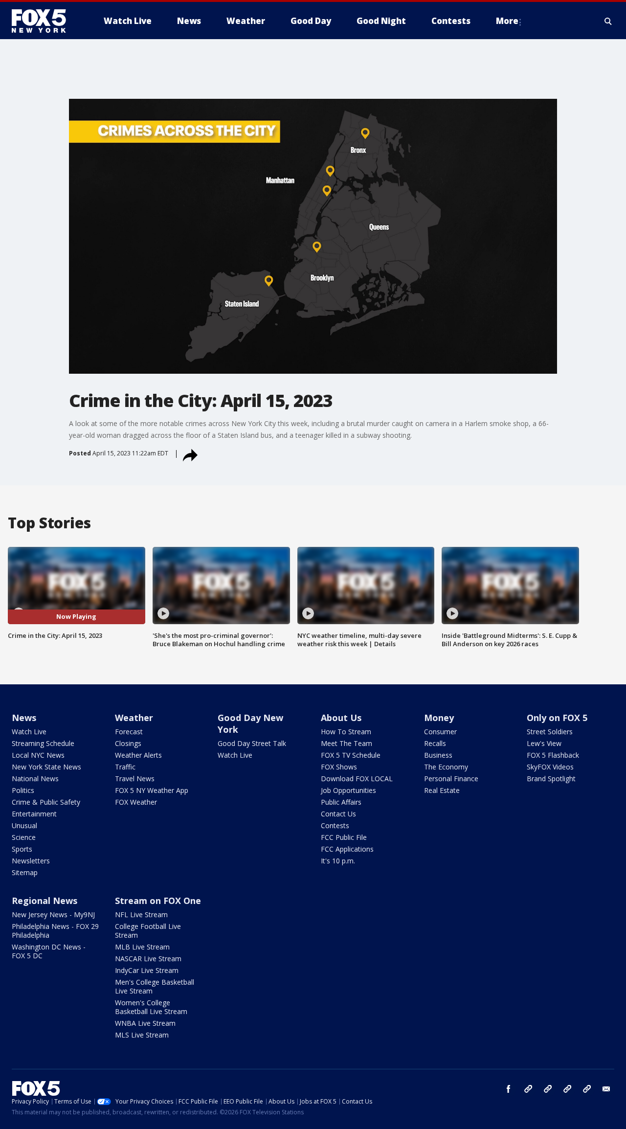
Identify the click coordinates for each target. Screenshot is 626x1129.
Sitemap (25, 872)
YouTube (567, 1089)
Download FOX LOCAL (357, 778)
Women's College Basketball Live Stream (151, 1007)
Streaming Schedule (43, 743)
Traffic (125, 766)
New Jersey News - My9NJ (53, 914)
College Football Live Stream (148, 931)
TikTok (548, 1089)
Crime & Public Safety (46, 802)
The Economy (446, 766)
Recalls (435, 743)
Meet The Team (346, 743)
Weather (134, 717)
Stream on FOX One (158, 900)
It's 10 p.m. (338, 860)
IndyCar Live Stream (147, 970)
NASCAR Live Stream (148, 958)
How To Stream (346, 731)
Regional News (44, 900)
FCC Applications (347, 849)
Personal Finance (451, 778)
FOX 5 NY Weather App (151, 790)
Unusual (24, 825)
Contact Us (338, 813)
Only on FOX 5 (557, 717)
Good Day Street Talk (252, 743)
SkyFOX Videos (550, 766)
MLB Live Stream (142, 946)
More (507, 20)
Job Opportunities (348, 790)
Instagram (528, 1089)
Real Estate (442, 790)
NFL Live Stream (141, 914)
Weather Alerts (138, 755)
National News (35, 778)
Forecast (129, 731)
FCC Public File (344, 837)
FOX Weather (136, 802)
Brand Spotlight (551, 778)
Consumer (440, 731)
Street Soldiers (550, 731)
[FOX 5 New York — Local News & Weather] (44, 21)
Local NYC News (38, 755)
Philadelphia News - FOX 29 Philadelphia (55, 931)
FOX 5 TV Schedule (350, 755)
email (606, 1089)
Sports (22, 849)
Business (438, 755)
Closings (128, 743)
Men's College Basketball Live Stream (154, 986)
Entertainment (34, 813)
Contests (335, 825)
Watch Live (29, 731)
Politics (23, 790)
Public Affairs (341, 802)
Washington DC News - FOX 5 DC (49, 951)
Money (439, 717)
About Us (341, 717)
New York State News (46, 766)
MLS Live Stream (142, 1034)
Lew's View (544, 743)
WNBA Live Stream (145, 1023)
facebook (508, 1089)
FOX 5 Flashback (553, 755)
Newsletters (31, 860)
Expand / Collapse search (608, 21)
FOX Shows (339, 766)
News (24, 717)
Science (24, 837)
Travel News (135, 778)
